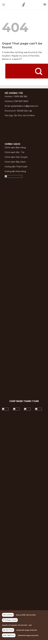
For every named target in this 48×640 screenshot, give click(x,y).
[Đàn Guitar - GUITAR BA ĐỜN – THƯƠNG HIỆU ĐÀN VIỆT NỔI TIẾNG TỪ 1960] (23, 4)
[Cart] (44, 5)
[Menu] (3, 4)
